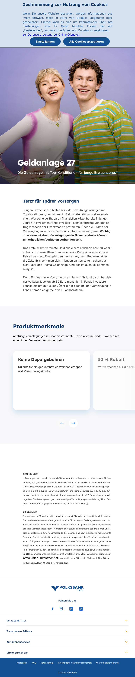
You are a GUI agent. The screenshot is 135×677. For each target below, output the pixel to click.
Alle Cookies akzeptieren (86, 41)
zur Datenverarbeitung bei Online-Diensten (51, 34)
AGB (34, 662)
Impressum (22, 662)
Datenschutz (47, 662)
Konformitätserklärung (107, 662)
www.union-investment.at (40, 558)
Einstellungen (45, 41)
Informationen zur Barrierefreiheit (75, 662)
